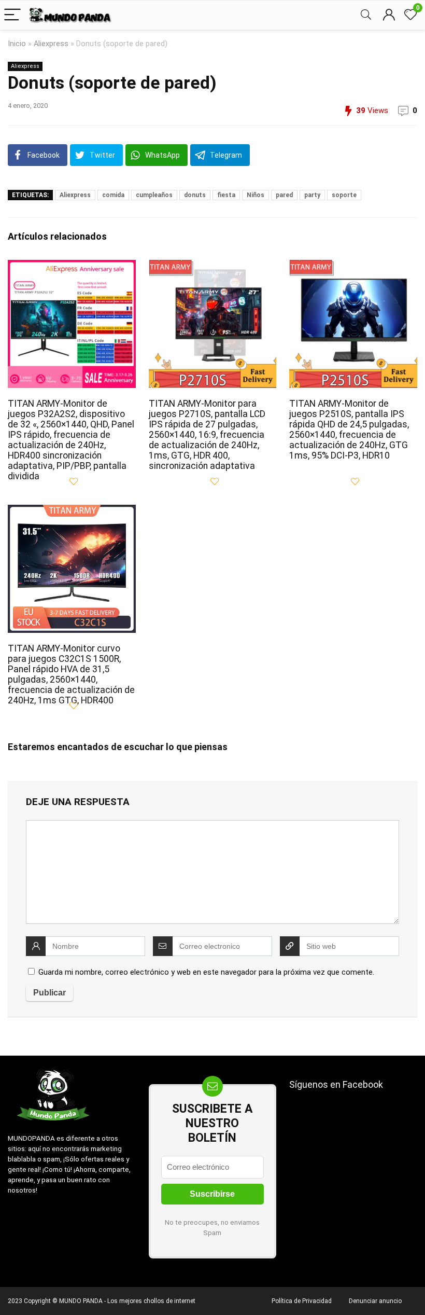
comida (113, 195)
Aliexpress (51, 43)
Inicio (17, 43)
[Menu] (12, 15)
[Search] (365, 15)
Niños (255, 195)
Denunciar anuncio (375, 1301)
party (312, 195)
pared (284, 195)
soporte (344, 195)
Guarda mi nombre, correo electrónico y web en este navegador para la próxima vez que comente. (206, 972)
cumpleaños (154, 195)
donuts (195, 195)
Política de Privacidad (302, 1301)
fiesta (226, 195)
